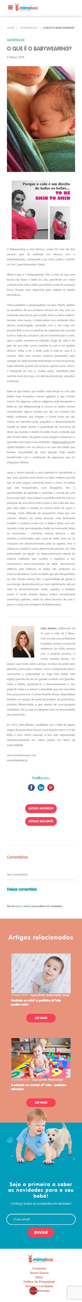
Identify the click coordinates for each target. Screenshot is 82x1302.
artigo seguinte (40, 821)
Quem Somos (39, 1273)
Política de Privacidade (39, 1282)
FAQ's (39, 1277)
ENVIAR (41, 1232)
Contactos (39, 1268)
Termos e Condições (39, 1286)
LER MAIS (41, 1018)
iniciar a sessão (23, 906)
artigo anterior (40, 808)
